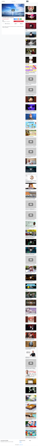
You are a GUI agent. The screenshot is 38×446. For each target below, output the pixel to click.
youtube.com (21, 444)
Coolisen (3, 1)
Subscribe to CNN (18, 21)
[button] (27, 1)
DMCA (20, 441)
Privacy (21, 442)
